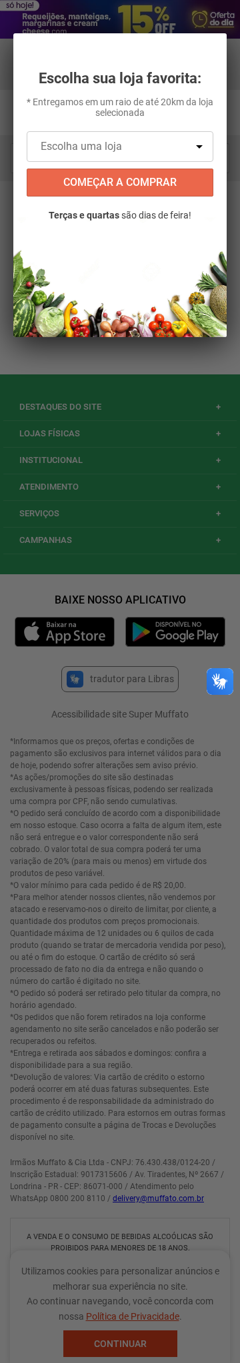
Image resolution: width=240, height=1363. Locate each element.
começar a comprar (120, 182)
